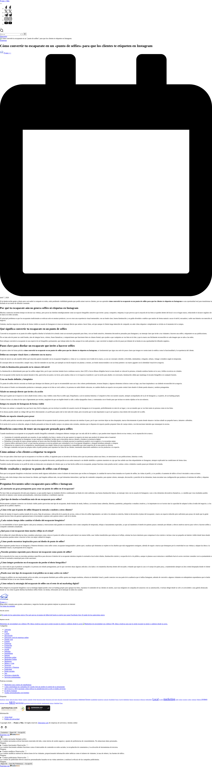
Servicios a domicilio (11, 675)
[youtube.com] (8, 24)
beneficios (2, 699)
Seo (5, 673)
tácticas (52, 703)
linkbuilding (149, 699)
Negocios (7, 665)
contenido (30, 699)
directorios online (41, 699)
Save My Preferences (16, 764)
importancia (137, 699)
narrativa (185, 699)
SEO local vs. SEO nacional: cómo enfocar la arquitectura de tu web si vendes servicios (34, 689)
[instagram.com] (8, 20)
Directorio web (43, 723)
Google (121, 699)
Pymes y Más (4, 1)
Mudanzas (8, 661)
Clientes (20, 699)
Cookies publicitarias (9, 758)
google (6, 649)
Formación (8, 645)
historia (131, 699)
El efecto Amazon (10, 691)
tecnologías (27, 703)
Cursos (6, 633)
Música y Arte (9, 663)
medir (177, 699)
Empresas (3, 40)
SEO (12, 702)
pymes (204, 699)
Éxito (61, 703)
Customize (4, 732)
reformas (2, 703)
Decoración (8, 635)
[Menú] (1, 3)
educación (60, 699)
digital (34, 699)
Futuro (117, 699)
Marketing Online (10, 659)
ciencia (7, 699)
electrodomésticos (73, 699)
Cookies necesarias (8, 739)
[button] (22, 34)
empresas (82, 699)
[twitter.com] (8, 13)
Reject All (13, 732)
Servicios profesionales (12, 677)
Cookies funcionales (9, 745)
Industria (7, 651)
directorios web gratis (51, 699)
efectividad (66, 699)
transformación (45, 703)
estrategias (100, 699)
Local (155, 699)
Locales (161, 699)
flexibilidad (112, 699)
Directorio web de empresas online (16, 637)
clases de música (14, 699)
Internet (7, 655)
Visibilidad (56, 703)
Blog (6, 631)
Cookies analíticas (8, 751)
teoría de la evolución (35, 703)
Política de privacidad (11, 719)
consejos (25, 699)
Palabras (199, 699)
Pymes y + (3, 602)
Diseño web (8, 639)
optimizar (194, 699)
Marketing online (10, 657)
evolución (106, 699)
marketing (169, 699)
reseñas (7, 703)
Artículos (7, 630)
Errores (87, 699)
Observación (21, 745)
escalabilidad (94, 699)
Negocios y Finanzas (11, 667)
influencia (142, 699)
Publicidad (8, 669)
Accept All (21, 732)
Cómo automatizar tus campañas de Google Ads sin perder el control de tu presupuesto (34, 687)
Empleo (7, 641)
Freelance (7, 647)
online (189, 699)
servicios (20, 703)
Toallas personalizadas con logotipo (16, 693)
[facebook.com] (8, 9)
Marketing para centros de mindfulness (17, 685)
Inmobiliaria (8, 653)
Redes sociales (9, 671)
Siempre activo (21, 739)
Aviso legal (8, 717)
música (181, 699)
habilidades (126, 699)
